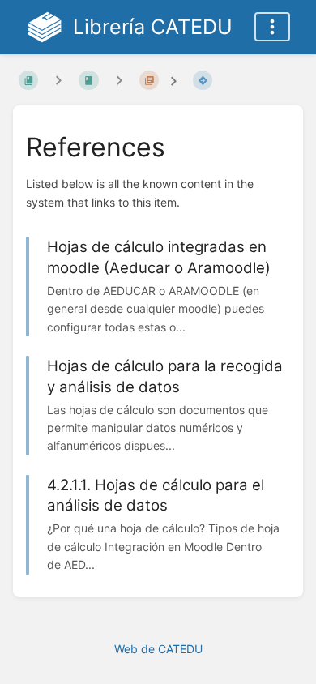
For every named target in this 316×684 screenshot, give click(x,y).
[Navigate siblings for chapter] (119, 80)
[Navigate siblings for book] (58, 80)
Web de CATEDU (158, 649)
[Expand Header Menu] (272, 26)
